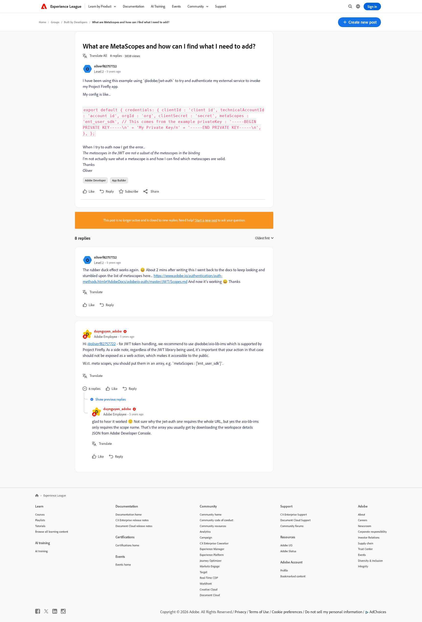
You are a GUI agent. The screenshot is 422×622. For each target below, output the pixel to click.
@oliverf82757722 (101, 343)
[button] (359, 22)
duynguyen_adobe (108, 331)
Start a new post (206, 220)
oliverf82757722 (105, 66)
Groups (55, 22)
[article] (172, 282)
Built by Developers (75, 22)
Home (42, 22)
